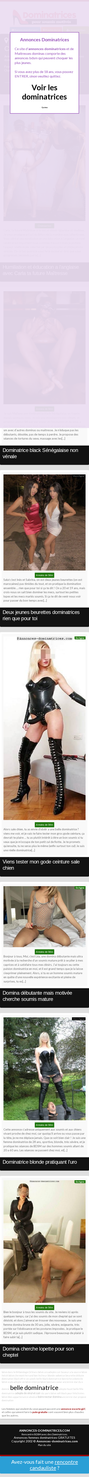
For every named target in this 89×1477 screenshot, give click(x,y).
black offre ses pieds (25, 1378)
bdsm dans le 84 (10, 1372)
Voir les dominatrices (44, 92)
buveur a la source (71, 1372)
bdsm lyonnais (47, 1381)
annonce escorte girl (73, 1408)
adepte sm (19, 1381)
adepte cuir (54, 1372)
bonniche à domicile (72, 1378)
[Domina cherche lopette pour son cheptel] (44, 1242)
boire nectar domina (50, 1396)
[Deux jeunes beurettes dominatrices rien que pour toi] (44, 523)
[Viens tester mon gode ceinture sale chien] (44, 729)
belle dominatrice (34, 1387)
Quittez (44, 107)
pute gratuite (40, 1411)
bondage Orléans (28, 1372)
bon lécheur (40, 1375)
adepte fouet (66, 1389)
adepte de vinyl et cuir (27, 1393)
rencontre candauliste (54, 1465)
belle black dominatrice (48, 1378)
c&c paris (45, 1393)
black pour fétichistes (72, 1393)
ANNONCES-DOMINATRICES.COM (44, 1430)
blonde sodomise (56, 1375)
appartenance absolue (25, 1396)
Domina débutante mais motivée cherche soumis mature (37, 996)
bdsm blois (7, 1396)
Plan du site (44, 1445)
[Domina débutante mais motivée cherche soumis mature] (44, 917)
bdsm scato (7, 1381)
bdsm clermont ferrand (21, 1375)
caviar (59, 1381)
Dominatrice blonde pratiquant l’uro (40, 1162)
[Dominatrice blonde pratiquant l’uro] (44, 1069)
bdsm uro (43, 1372)
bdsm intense (32, 1381)
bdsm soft (56, 1393)
